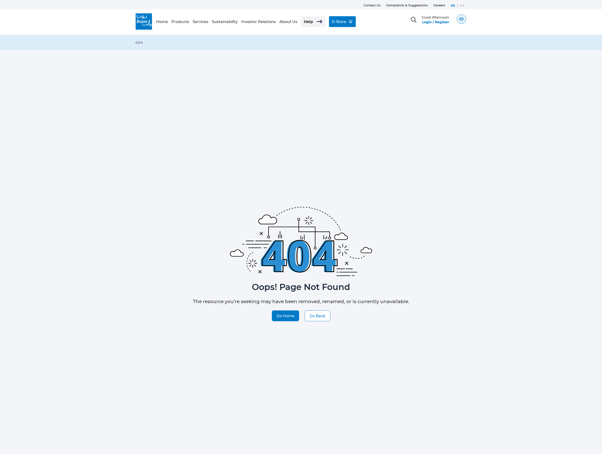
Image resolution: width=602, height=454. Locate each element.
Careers (439, 5)
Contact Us (372, 5)
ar (462, 5)
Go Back (317, 315)
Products (180, 21)
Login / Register (435, 22)
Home (162, 21)
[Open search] (413, 20)
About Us (288, 21)
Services (200, 21)
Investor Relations (258, 21)
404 (139, 42)
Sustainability (225, 21)
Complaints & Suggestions (407, 5)
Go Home (285, 315)
